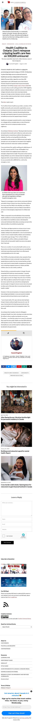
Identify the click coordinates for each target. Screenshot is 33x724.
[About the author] (8, 333)
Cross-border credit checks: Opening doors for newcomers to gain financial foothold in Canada (16, 486)
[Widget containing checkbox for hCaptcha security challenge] (14, 536)
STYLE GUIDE (4, 666)
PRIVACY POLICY (6, 688)
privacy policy (24, 718)
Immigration (10, 43)
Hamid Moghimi (14, 63)
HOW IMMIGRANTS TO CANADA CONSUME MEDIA (15, 669)
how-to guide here (12, 597)
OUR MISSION (5, 643)
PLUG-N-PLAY (5, 679)
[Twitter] (13, 366)
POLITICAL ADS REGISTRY (8, 646)
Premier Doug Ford (16, 375)
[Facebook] (3, 366)
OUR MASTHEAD (5, 648)
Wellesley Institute (13, 131)
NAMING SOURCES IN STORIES (9, 671)
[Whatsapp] (24, 366)
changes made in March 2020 (21, 85)
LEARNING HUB (5, 657)
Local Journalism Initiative (23, 43)
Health (4, 43)
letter (4, 102)
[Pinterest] (19, 366)
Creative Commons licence (24, 618)
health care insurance (11, 372)
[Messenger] (8, 366)
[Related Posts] (24, 333)
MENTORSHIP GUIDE (7, 660)
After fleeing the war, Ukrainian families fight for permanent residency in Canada (15, 418)
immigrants (25, 372)
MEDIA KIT (4, 663)
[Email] (29, 366)
